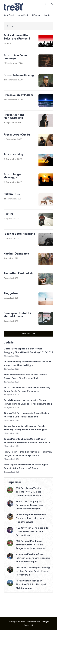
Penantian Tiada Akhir (18, 273)
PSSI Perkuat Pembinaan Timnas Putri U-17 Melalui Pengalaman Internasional (30, 544)
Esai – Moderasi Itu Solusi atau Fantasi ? (17, 37)
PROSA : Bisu (12, 194)
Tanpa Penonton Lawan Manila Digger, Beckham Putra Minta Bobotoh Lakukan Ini (27, 440)
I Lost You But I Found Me (19, 233)
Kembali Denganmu (16, 253)
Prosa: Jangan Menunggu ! (13, 176)
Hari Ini (8, 213)
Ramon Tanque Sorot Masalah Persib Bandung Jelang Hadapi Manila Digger (25, 427)
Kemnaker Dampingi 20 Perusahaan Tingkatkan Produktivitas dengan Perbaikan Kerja (29, 505)
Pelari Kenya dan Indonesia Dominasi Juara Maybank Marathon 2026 (31, 518)
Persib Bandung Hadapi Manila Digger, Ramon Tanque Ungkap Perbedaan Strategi (28, 402)
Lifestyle (36, 15)
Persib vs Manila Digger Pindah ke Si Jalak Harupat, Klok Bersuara (31, 584)
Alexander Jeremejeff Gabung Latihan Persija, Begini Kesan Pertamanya (33, 571)
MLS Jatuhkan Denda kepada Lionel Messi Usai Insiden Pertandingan (32, 531)
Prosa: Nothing (13, 154)
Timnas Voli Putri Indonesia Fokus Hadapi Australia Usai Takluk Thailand (27, 414)
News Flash (23, 15)
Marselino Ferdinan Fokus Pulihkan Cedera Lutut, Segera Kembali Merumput (33, 558)
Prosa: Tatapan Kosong (19, 75)
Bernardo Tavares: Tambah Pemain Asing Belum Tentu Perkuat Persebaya (27, 389)
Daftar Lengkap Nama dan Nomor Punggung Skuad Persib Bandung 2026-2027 (28, 350)
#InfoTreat (9, 15)
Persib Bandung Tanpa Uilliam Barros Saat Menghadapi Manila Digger (27, 363)
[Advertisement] (28, 604)
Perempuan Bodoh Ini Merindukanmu (17, 314)
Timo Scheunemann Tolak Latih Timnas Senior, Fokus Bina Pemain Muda (25, 376)
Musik (47, 15)
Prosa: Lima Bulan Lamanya (15, 57)
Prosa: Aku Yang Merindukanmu (14, 116)
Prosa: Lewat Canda (17, 134)
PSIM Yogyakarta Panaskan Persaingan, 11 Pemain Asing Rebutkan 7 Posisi (27, 466)
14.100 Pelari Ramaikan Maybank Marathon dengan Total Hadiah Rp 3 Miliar (28, 453)
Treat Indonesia (32, 621)
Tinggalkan (11, 293)
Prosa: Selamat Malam (18, 94)
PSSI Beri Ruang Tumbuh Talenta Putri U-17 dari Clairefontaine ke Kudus (29, 492)
